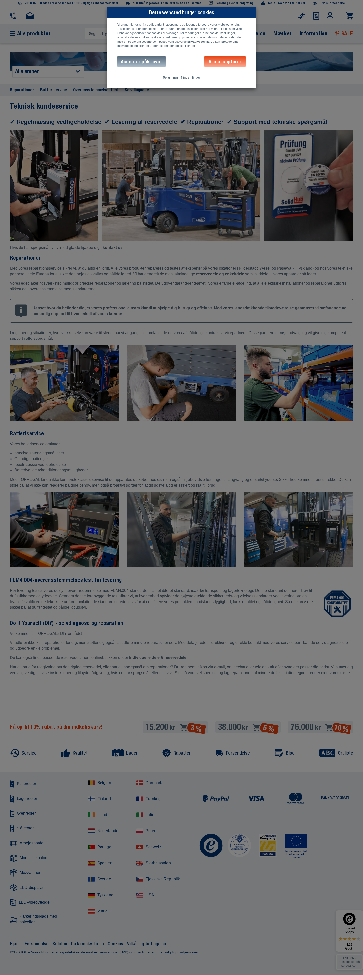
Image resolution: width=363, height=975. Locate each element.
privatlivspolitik (198, 41)
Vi (118, 24)
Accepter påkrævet (141, 61)
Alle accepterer (225, 61)
